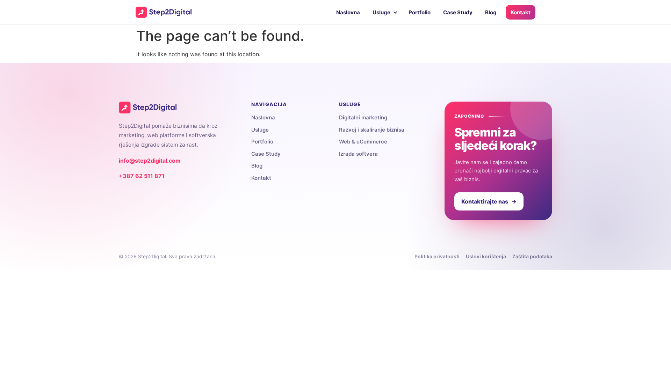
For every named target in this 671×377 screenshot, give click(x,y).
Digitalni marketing (363, 117)
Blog (491, 12)
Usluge (381, 12)
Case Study (457, 12)
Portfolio (420, 12)
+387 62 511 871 (142, 175)
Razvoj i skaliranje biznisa (371, 129)
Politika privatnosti (437, 256)
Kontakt (521, 12)
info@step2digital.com (150, 160)
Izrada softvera (358, 153)
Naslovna (348, 12)
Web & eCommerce (363, 141)
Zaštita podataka (532, 256)
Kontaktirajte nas (489, 201)
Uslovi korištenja (486, 256)
